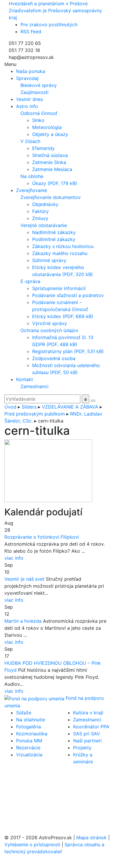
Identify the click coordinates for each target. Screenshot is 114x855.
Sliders (29, 407)
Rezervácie (28, 748)
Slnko (38, 120)
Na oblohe (31, 176)
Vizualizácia (29, 755)
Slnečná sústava (50, 155)
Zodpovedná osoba (53, 358)
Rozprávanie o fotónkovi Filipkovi (41, 537)
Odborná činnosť (38, 113)
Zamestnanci (34, 386)
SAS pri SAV (86, 734)
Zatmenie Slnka (49, 162)
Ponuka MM (29, 741)
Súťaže (23, 713)
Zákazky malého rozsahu (59, 253)
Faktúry (40, 211)
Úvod (10, 407)
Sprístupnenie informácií (59, 288)
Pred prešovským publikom (34, 414)
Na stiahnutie (30, 720)
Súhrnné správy (49, 260)
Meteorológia (47, 127)
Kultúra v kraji (88, 713)
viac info (13, 558)
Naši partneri (87, 741)
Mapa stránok (91, 837)
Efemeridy (43, 148)
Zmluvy (40, 218)
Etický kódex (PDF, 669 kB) (62, 316)
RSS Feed (30, 31)
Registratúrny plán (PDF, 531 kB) (68, 351)
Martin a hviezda (23, 621)
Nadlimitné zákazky (54, 232)
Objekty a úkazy (50, 134)
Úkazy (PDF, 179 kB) (54, 183)
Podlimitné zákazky (53, 239)
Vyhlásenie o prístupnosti (32, 844)
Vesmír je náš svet (24, 579)
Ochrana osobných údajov (49, 330)
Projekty (82, 748)
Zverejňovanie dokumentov (50, 197)
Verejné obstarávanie (43, 225)
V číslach (30, 141)
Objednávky (45, 204)
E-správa (30, 281)
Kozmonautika (31, 734)
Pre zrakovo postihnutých (48, 24)
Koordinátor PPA (91, 727)
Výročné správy (49, 323)
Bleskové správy (38, 85)
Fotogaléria (28, 727)
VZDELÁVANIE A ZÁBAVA (70, 407)
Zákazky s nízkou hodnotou (63, 246)
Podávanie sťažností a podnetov (68, 295)
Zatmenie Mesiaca (52, 169)
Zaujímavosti (34, 92)
